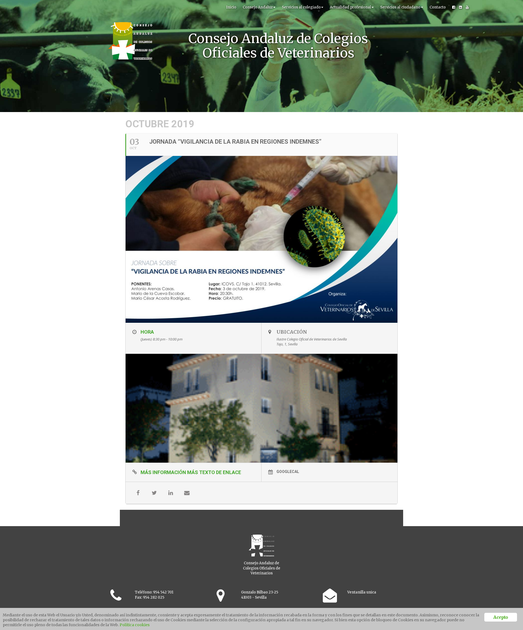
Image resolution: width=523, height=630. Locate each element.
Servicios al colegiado (301, 7)
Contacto (438, 7)
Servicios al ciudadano (400, 7)
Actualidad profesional (350, 7)
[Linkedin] (460, 7)
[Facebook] (453, 7)
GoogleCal (287, 471)
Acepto (500, 617)
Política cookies (135, 624)
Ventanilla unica (361, 592)
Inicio (231, 7)
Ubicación (291, 332)
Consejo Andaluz (258, 7)
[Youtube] (467, 7)
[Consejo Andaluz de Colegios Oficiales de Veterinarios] (130, 7)
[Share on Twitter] (154, 493)
